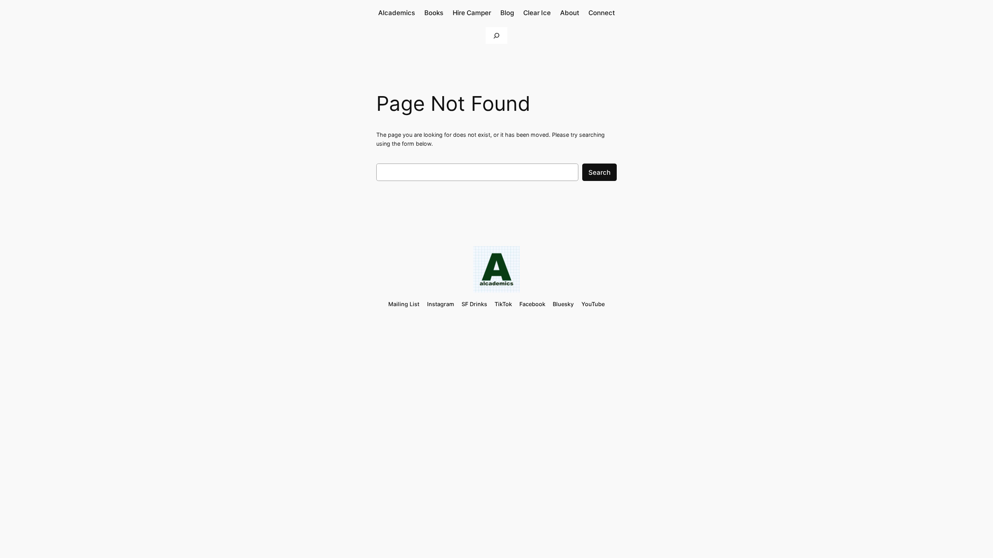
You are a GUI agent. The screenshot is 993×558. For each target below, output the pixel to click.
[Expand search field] (496, 35)
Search (599, 172)
